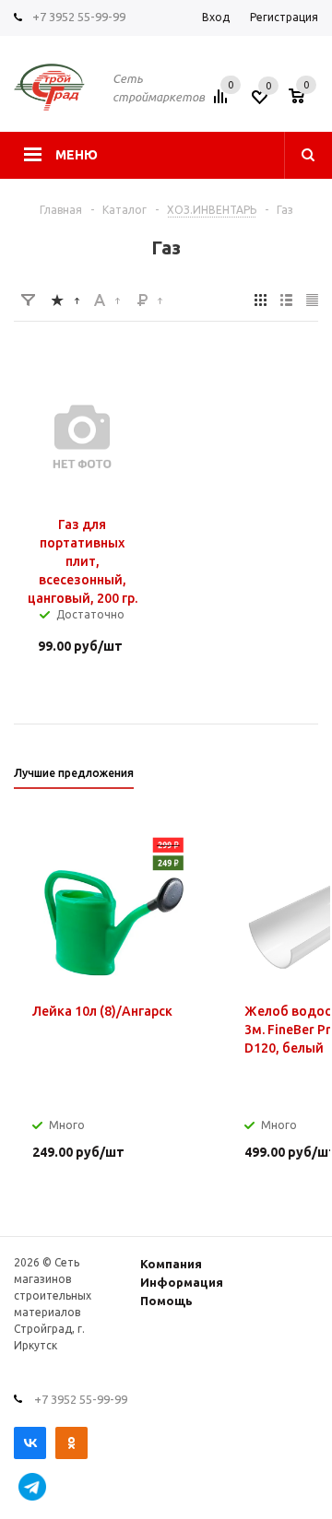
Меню (76, 154)
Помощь (166, 1300)
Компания (171, 1263)
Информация (181, 1282)
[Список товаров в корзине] (305, 102)
